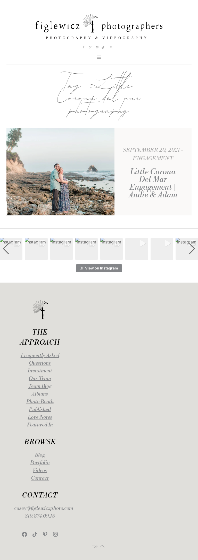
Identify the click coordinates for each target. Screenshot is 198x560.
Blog (40, 455)
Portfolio (40, 463)
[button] (99, 257)
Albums (40, 394)
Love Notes (40, 417)
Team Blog (40, 386)
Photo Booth (40, 402)
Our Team (40, 378)
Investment (40, 371)
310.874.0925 (40, 516)
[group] (11, 249)
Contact (40, 478)
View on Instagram (101, 268)
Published (40, 409)
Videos (40, 470)
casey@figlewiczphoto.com (43, 508)
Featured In (40, 425)
